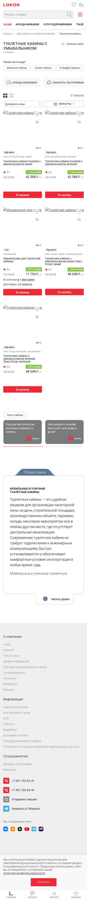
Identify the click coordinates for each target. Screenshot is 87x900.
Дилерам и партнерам (17, 764)
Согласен (43, 882)
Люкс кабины (15, 414)
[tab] (23, 446)
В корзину (22, 195)
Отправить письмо (24, 799)
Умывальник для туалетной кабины (21, 260)
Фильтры (66, 104)
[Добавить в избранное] (37, 115)
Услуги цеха (11, 655)
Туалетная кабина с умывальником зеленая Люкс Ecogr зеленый (19, 358)
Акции (7, 24)
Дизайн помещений (16, 661)
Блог (6, 718)
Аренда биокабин (27, 24)
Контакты (9, 678)
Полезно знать (75, 44)
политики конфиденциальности (24, 873)
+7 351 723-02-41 (23, 780)
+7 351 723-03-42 (23, 790)
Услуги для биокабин (57, 24)
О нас (6, 644)
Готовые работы (14, 672)
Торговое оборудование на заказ (25, 667)
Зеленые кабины (17, 67)
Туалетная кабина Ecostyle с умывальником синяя (22, 163)
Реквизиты (10, 684)
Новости (9, 724)
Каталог (8, 33)
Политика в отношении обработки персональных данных (41, 746)
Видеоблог (10, 729)
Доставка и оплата (15, 735)
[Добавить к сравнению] (37, 122)
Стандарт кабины (69, 67)
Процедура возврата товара (22, 741)
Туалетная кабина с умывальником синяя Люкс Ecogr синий (63, 261)
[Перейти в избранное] (74, 5)
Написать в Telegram (26, 808)
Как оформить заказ (16, 712)
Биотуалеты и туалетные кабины (36, 33)
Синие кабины (43, 67)
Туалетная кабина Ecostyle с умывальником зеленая (64, 163)
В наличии (18, 279)
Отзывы (8, 689)
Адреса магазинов (15, 707)
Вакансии (9, 769)
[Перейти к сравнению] (81, 5)
